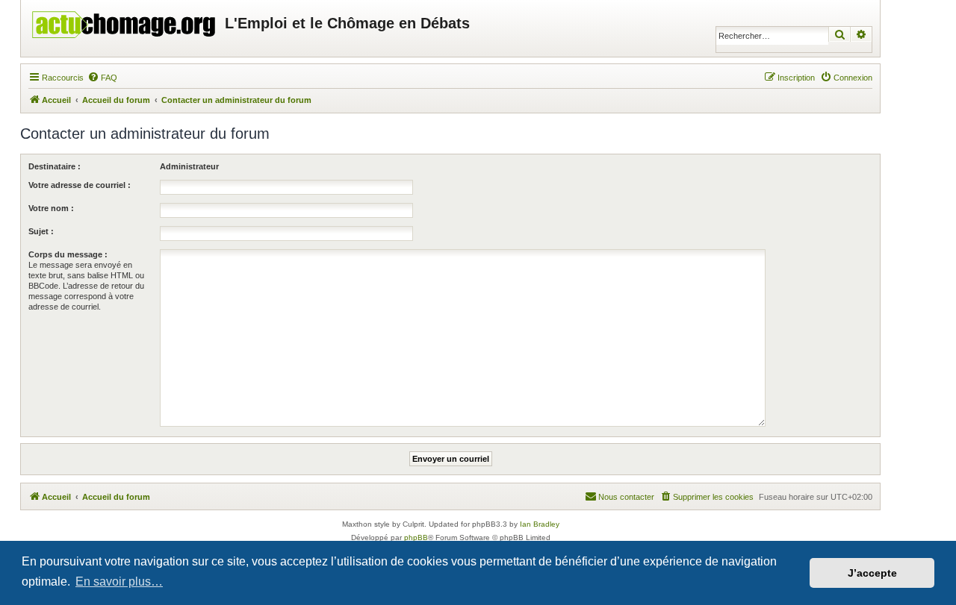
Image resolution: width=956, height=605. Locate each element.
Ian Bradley (539, 524)
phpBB (416, 537)
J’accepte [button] (872, 573)
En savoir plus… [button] (119, 581)
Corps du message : (68, 254)
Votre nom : (51, 208)
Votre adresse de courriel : (79, 185)
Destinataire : (54, 166)
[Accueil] (125, 21)
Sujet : (41, 231)
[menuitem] (102, 78)
